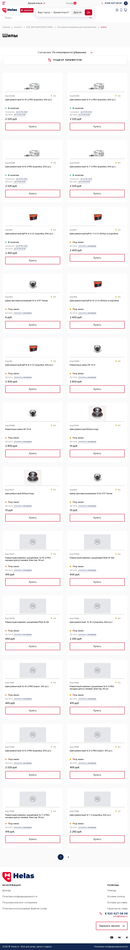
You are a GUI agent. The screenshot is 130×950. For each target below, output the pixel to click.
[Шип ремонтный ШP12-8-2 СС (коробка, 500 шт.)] (32, 349)
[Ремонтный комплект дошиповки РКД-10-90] (32, 606)
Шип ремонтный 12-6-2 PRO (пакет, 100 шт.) (91, 751)
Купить (33, 126)
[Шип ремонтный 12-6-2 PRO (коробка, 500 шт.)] (32, 734)
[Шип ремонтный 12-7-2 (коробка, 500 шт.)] (97, 799)
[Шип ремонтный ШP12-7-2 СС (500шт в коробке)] (97, 217)
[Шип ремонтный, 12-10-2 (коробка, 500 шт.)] (97, 606)
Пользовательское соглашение (19, 902)
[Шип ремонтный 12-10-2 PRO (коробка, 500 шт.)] (32, 83)
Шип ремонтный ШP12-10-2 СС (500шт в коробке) (94, 301)
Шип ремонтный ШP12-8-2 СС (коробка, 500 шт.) (29, 365)
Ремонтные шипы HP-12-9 (82, 365)
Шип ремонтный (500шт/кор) (84, 429)
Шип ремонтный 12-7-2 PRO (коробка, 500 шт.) (93, 167)
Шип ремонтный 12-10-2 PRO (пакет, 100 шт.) (27, 686)
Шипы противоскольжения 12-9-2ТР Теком (26, 301)
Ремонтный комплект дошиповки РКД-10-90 (27, 622)
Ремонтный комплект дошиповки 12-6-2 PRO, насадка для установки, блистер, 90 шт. (92, 687)
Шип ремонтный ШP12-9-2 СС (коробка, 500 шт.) (29, 234)
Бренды (6, 890)
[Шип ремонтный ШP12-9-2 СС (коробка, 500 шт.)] (32, 217)
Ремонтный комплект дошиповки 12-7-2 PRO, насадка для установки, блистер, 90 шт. (27, 816)
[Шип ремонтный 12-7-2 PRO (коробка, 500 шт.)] (97, 150)
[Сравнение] (117, 10)
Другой (77, 12)
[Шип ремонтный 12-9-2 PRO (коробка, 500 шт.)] (97, 83)
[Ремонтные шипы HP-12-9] (97, 349)
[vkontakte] (119, 937)
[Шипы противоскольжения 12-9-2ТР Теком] (32, 284)
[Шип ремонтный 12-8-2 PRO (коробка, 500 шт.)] (32, 150)
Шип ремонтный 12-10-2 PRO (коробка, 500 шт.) (28, 100)
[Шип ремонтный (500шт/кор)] (97, 413)
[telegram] (127, 937)
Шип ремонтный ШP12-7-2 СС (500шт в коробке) (94, 234)
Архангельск (35, 3)
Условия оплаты (116, 896)
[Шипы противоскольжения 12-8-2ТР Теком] (97, 477)
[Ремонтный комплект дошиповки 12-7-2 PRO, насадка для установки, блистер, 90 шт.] (32, 799)
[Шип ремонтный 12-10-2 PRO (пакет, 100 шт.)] (32, 670)
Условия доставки (117, 902)
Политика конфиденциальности (19, 896)
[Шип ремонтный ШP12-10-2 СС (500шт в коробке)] (97, 284)
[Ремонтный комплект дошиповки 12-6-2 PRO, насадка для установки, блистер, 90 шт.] (97, 670)
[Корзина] (125, 10)
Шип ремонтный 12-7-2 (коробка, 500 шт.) (90, 815)
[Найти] (90, 17)
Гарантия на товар (117, 908)
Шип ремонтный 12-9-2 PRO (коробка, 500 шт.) (93, 100)
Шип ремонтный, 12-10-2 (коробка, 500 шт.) (91, 622)
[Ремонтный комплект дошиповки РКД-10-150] (97, 541)
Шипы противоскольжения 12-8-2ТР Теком (91, 493)
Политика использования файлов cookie (24, 908)
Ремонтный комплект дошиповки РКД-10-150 (92, 558)
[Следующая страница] (73, 857)
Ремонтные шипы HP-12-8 (18, 429)
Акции (69, 3)
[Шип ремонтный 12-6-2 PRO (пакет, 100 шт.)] (97, 734)
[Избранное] (121, 10)
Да (88, 12)
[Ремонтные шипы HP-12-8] (32, 413)
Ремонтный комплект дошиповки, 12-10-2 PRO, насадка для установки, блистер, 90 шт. (28, 559)
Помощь (111, 890)
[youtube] (111, 937)
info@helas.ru (120, 916)
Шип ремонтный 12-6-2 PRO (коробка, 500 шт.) (28, 751)
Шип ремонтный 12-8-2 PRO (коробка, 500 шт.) (28, 167)
